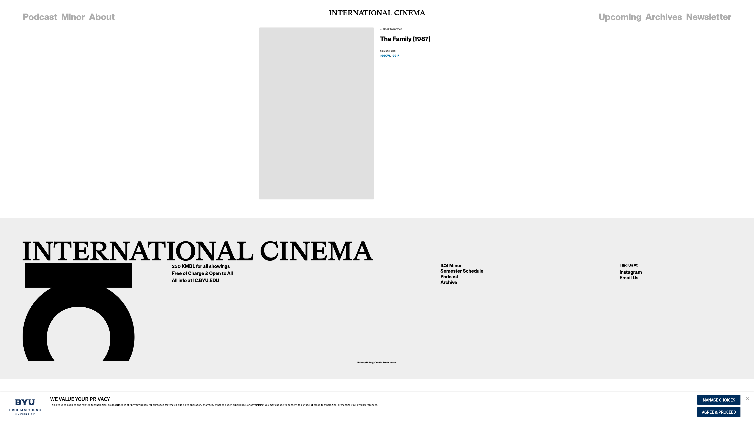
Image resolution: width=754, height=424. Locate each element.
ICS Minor (451, 265)
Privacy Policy (365, 362)
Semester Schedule (461, 271)
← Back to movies (391, 29)
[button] (747, 398)
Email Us (628, 278)
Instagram (630, 272)
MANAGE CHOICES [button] (719, 400)
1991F (395, 56)
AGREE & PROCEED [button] (719, 412)
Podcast (449, 277)
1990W (385, 56)
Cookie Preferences (385, 362)
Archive (448, 282)
